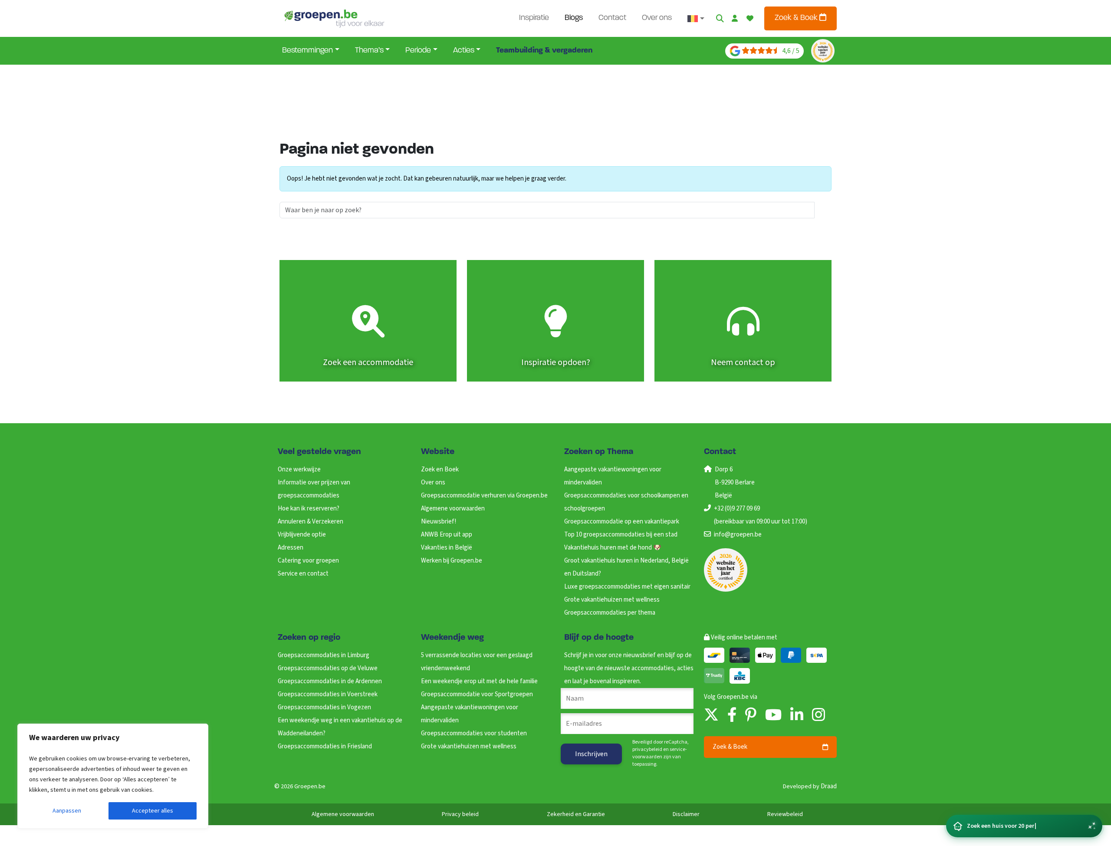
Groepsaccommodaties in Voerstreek (328, 694)
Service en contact (303, 573)
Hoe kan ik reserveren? (308, 508)
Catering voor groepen (308, 560)
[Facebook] (731, 715)
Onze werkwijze (299, 469)
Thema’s (369, 51)
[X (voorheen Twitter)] (711, 715)
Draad (829, 786)
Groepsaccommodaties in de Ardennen (330, 681)
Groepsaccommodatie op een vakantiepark (621, 521)
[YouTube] (773, 715)
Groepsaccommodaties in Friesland (325, 746)
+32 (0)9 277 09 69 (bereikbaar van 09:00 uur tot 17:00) (760, 515)
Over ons (657, 18)
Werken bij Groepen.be (451, 560)
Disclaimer (686, 814)
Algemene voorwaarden (453, 508)
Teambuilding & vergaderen (544, 51)
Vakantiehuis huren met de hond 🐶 (612, 547)
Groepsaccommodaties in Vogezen (324, 707)
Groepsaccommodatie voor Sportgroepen (477, 694)
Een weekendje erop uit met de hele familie (479, 681)
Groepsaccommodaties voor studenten (474, 733)
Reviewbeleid (785, 814)
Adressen (290, 547)
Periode (418, 51)
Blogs (574, 18)
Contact (612, 18)
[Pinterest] (750, 715)
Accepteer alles (152, 810)
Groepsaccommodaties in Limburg (323, 655)
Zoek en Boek (440, 469)
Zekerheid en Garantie (576, 814)
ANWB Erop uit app (446, 534)
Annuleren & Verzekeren (310, 521)
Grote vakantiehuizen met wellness (612, 599)
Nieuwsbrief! (438, 521)
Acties (463, 51)
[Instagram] (818, 715)
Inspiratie (534, 18)
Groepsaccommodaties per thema (609, 612)
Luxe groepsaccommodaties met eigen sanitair (627, 586)
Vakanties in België (446, 547)
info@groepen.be (738, 534)
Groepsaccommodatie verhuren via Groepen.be (484, 495)
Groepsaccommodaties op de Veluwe (328, 668)
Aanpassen (67, 810)
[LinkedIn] (796, 715)
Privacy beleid (460, 814)
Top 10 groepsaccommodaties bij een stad (620, 534)
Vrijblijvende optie (302, 534)
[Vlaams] (696, 18)
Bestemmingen (307, 51)
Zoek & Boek (797, 18)
